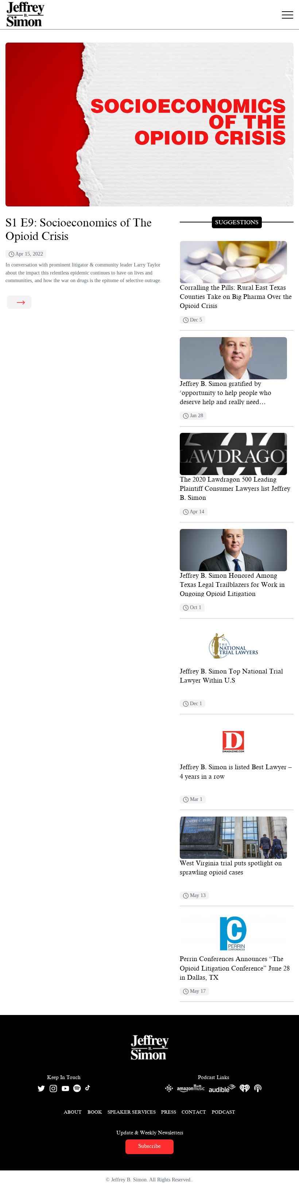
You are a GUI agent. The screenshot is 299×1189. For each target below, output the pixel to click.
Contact (194, 1112)
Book (95, 1112)
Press (168, 1112)
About (73, 1112)
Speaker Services (132, 1112)
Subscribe (149, 1146)
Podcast (223, 1112)
